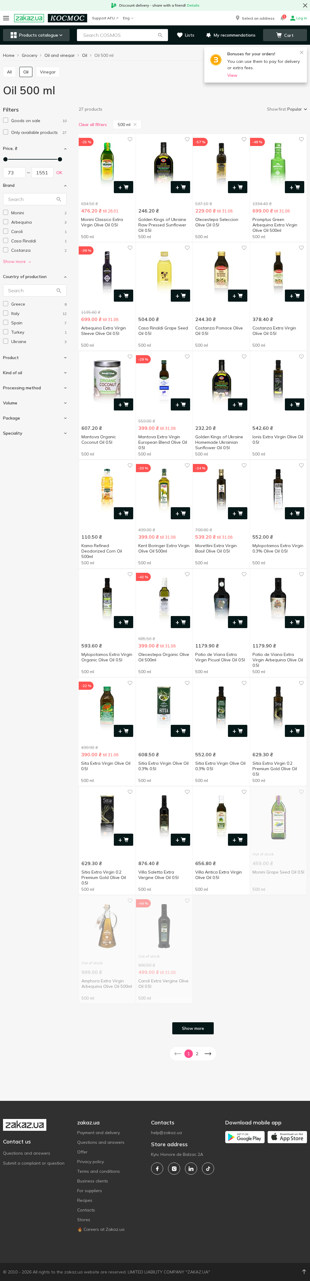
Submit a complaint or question (33, 1163)
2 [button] (197, 1053)
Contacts (86, 1210)
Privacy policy (90, 1161)
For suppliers (89, 1190)
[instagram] (174, 1169)
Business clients (92, 1181)
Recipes (84, 1200)
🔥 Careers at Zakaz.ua (100, 1229)
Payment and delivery (98, 1132)
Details (193, 5)
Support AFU (103, 18)
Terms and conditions (98, 1171)
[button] (255, 18)
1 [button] (188, 1053)
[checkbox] (5, 120)
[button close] (305, 5)
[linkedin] (191, 1169)
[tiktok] (208, 1169)
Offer (82, 1152)
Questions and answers (26, 1153)
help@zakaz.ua (166, 1132)
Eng (126, 18)
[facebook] (157, 1169)
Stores (83, 1219)
